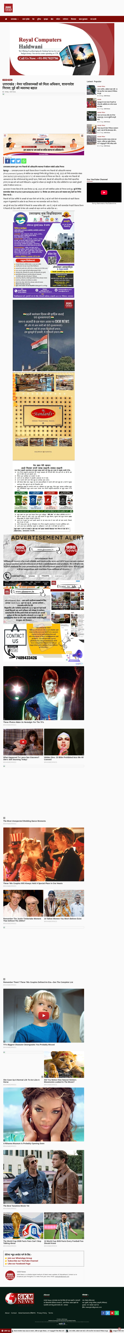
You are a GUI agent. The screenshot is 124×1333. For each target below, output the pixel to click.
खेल (52, 19)
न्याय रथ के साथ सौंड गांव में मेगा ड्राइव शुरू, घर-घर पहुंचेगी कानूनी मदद (106, 117)
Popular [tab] (97, 81)
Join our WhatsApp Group (20, 1258)
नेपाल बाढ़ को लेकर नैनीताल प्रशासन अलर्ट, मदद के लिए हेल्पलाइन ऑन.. (107, 129)
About (7, 1313)
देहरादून (10, 80)
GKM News (12, 92)
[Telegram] (13, 161)
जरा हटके (93, 19)
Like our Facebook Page (19, 1263)
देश (33, 19)
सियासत (73, 19)
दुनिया (39, 19)
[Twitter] (18, 161)
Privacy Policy (42, 1313)
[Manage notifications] (119, 1328)
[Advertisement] (78, 8)
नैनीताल (103, 86)
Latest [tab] (90, 81)
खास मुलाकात (83, 19)
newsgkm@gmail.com (62, 1276)
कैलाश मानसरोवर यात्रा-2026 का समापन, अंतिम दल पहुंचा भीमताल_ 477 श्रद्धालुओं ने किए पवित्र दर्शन (107, 141)
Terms (50, 1313)
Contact (14, 1313)
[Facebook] (7, 161)
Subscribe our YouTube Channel (23, 1260)
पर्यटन (58, 19)
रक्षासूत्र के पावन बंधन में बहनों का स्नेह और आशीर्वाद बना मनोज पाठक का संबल (107, 104)
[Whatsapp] (23, 161)
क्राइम (46, 19)
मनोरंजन (65, 19)
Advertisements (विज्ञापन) (26, 1313)
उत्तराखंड (14, 19)
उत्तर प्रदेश (25, 19)
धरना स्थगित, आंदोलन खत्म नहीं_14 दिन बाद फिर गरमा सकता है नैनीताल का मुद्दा (107, 91)
